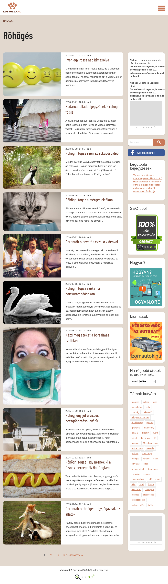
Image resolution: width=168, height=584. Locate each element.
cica (155, 402)
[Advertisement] (146, 113)
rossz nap (147, 453)
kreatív (145, 433)
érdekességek (138, 500)
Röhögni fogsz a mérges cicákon (89, 200)
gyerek (150, 422)
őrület (150, 505)
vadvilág (135, 474)
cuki (148, 407)
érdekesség (148, 495)
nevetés (150, 448)
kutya (155, 433)
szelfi (155, 458)
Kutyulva (12, 7)
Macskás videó (150, 443)
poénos (135, 453)
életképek (149, 489)
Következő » (73, 555)
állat (134, 484)
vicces (146, 474)
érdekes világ (138, 505)
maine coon (137, 448)
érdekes (135, 495)
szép (146, 464)
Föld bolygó (137, 422)
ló (155, 438)
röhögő (146, 458)
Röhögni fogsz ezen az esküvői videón (92, 153)
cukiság (135, 412)
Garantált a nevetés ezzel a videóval (91, 242)
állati (141, 484)
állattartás (136, 489)
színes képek (138, 469)
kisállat (135, 433)
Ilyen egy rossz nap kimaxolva (87, 60)
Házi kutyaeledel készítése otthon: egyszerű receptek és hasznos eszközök (147, 184)
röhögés (135, 458)
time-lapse (153, 469)
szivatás (136, 464)
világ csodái (154, 479)
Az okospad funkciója (144, 191)
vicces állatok (138, 479)
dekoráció (147, 412)
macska (135, 443)
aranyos (135, 402)
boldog (146, 402)
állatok (151, 484)
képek (134, 438)
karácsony (149, 427)
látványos (145, 438)
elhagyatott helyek (140, 417)
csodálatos (137, 407)
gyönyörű (136, 427)
